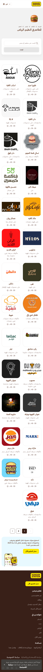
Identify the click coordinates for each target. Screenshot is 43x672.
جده (40, 624)
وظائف (39, 600)
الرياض (26, 26)
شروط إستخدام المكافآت (25, 647)
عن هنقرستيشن (36, 595)
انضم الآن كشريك (35, 609)
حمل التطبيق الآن (31, 551)
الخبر (40, 632)
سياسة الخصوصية (13, 657)
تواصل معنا (12, 647)
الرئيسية (39, 26)
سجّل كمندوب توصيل (34, 604)
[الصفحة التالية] (12, 531)
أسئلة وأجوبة (37, 647)
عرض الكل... (37, 637)
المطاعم (33, 26)
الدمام (39, 619)
